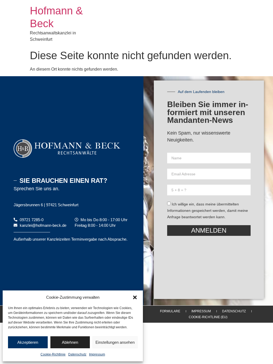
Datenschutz (77, 354)
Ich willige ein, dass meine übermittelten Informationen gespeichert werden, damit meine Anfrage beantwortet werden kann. (207, 210)
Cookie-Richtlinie (53, 354)
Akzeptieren (27, 342)
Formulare (170, 311)
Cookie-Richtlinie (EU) (208, 317)
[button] (135, 297)
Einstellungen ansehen (115, 342)
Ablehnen (70, 342)
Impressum (97, 354)
